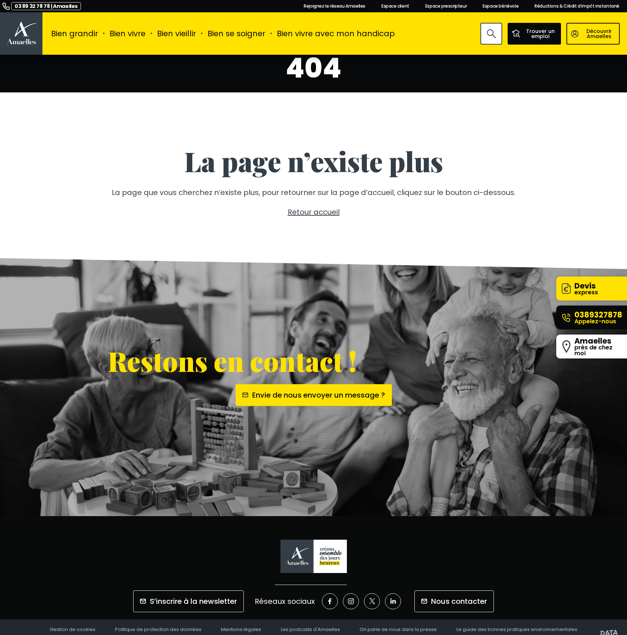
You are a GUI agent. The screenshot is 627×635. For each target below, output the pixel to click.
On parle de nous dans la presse (398, 630)
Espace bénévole (501, 6)
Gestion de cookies (72, 630)
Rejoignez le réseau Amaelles (334, 6)
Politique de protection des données (158, 630)
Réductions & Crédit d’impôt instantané (576, 6)
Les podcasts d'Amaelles (310, 630)
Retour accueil (314, 212)
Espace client (395, 6)
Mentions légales (241, 630)
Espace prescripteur (446, 6)
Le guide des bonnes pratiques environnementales (516, 630)
